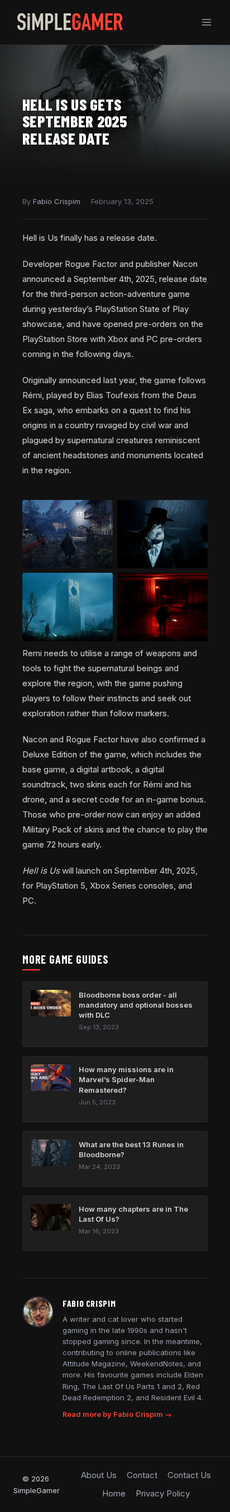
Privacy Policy (163, 1493)
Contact (142, 1475)
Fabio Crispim (56, 201)
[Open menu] (206, 22)
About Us (99, 1475)
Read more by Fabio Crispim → (117, 1414)
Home (114, 1493)
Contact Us (189, 1475)
